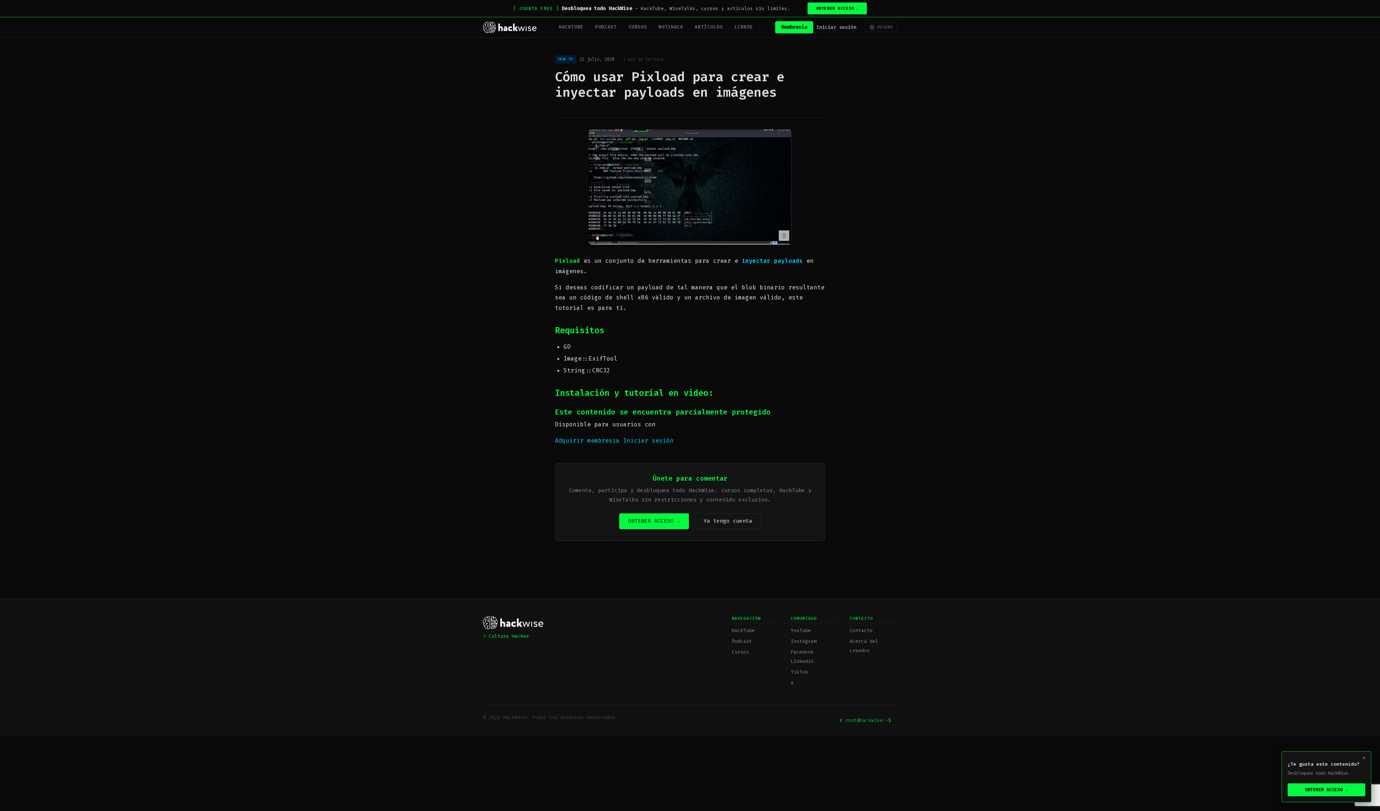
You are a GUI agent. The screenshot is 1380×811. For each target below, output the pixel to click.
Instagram (803, 641)
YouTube (801, 630)
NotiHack (670, 27)
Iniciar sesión (836, 27)
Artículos (709, 27)
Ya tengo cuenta (728, 520)
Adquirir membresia (589, 440)
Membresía (794, 27)
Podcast (606, 27)
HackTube (571, 27)
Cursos (638, 27)
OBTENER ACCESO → (654, 520)
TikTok (799, 672)
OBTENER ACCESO (837, 8)
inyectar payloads (772, 261)
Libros (743, 27)
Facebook (802, 652)
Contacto (861, 630)
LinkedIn (802, 661)
